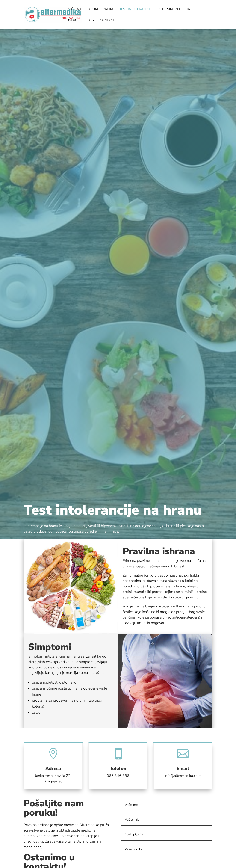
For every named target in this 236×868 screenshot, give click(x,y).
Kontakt (107, 20)
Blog (89, 20)
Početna (74, 9)
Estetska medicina (174, 9)
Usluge (73, 20)
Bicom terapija (100, 9)
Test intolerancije (135, 9)
